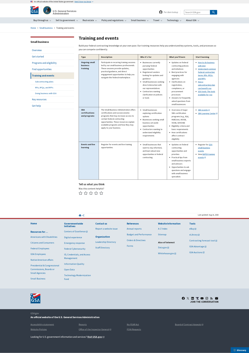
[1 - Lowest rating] (81, 193)
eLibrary (193, 234)
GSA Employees (38, 254)
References (133, 223)
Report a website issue (106, 228)
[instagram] (206, 298)
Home (33, 28)
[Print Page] (80, 215)
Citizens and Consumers (42, 242)
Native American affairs (42, 259)
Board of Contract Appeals (188, 324)
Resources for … (39, 231)
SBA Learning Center (207, 113)
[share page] (83, 216)
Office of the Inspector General (94, 329)
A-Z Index (162, 228)
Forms (130, 245)
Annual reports (134, 228)
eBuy (191, 228)
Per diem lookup (171, 12)
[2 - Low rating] (86, 193)
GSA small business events (205, 147)
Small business (140, 21)
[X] (188, 298)
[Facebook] (183, 298)
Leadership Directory (105, 241)
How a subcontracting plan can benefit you (206, 85)
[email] (216, 298)
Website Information (169, 223)
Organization (102, 236)
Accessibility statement (42, 324)
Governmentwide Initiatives (73, 225)
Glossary (241, 350)
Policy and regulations (114, 21)
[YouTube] (202, 298)
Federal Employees (40, 248)
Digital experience (73, 237)
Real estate (91, 21)
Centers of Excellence (74, 231)
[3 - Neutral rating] (91, 193)
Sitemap (162, 234)
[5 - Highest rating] (101, 193)
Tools (192, 223)
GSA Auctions (195, 252)
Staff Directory (102, 247)
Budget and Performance (139, 234)
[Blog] (211, 298)
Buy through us (43, 21)
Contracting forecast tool (202, 240)
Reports (83, 324)
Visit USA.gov (94, 336)
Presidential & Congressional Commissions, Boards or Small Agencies (45, 269)
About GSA (193, 21)
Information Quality (74, 263)
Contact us (101, 223)
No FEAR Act (133, 324)
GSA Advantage (196, 246)
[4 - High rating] (96, 193)
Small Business (38, 278)
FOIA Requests (134, 329)
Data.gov (162, 247)
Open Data (69, 269)
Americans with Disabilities (44, 236)
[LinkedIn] (192, 298)
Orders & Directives (136, 240)
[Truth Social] (197, 298)
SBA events (203, 110)
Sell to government (68, 21)
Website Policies (39, 329)
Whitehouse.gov (166, 253)
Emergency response (74, 242)
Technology (175, 21)
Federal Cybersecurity (74, 248)
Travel (158, 21)
